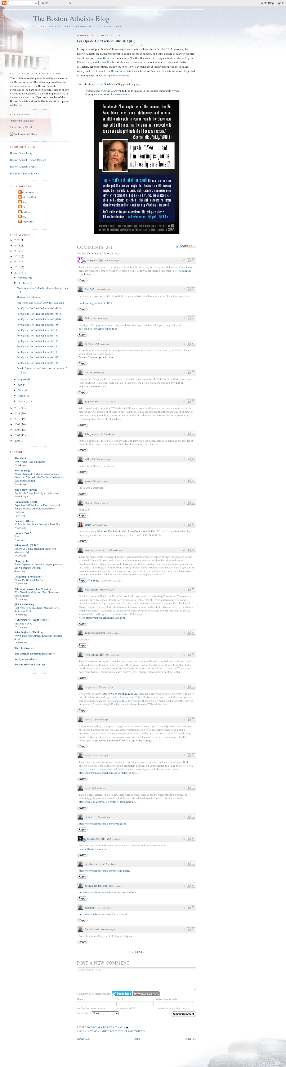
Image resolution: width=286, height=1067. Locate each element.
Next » (139, 952)
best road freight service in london (98, 328)
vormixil (89, 817)
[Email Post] (126, 1027)
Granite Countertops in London (96, 357)
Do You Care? (22, 533)
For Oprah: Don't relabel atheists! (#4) (38, 346)
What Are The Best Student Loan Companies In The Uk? (128, 531)
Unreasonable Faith (25, 502)
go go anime (92, 401)
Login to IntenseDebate (122, 993)
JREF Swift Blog (24, 604)
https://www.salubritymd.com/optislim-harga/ (104, 870)
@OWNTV (106, 91)
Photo (17, 536)
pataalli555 (93, 839)
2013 (17, 273)
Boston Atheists (120, 71)
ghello (88, 503)
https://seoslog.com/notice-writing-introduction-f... (108, 802)
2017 (17, 251)
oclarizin (90, 907)
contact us (16, 105)
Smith (88, 524)
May (21, 390)
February (23, 401)
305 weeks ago (103, 289)
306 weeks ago (112, 260)
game (88, 481)
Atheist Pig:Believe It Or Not (28, 579)
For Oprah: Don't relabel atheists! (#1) (38, 363)
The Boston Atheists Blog (71, 18)
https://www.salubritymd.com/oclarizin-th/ (103, 914)
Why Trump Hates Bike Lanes (29, 461)
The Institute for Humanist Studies (34, 653)
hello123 (90, 459)
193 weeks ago (103, 816)
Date (90, 253)
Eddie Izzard (84, 62)
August (22, 379)
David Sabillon (28, 197)
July (20, 384)
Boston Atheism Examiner (29, 664)
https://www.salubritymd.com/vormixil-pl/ (103, 823)
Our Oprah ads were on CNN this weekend (40, 303)
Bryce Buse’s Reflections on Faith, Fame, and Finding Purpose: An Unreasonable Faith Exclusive (37, 508)
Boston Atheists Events (23, 166)
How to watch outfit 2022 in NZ (120, 693)
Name (80, 999)
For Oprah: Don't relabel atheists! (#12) (39, 308)
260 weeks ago (114, 632)
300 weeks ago (107, 401)
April (21, 395)
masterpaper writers (95, 550)
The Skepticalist (23, 648)
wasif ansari (91, 589)
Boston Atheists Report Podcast (28, 160)
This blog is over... (23, 623)
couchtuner (85, 274)
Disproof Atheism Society (24, 173)
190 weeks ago (116, 885)
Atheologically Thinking (28, 632)
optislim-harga (93, 864)
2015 (17, 262)
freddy (88, 318)
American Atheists (160, 71)
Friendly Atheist (23, 521)
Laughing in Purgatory (28, 576)
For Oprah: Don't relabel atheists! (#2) (38, 357)
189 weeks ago (108, 929)
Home (137, 1039)
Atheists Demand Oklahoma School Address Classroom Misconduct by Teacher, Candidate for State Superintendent (39, 477)
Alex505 (89, 289)
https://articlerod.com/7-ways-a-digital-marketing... (124, 740)
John (22, 207)
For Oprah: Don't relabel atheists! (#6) (38, 335)
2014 (17, 267)
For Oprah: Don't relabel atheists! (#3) (38, 352)
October (22, 283)
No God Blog (22, 470)
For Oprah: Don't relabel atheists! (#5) (38, 341)
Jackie (23, 202)
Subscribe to (84, 1013)
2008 (17, 430)
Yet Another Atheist (25, 659)
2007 (17, 435)
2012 (17, 408)
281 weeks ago (115, 550)
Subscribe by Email (21, 127)
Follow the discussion (192, 246)
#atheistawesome (120, 94)
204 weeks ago (106, 687)
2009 (17, 424)
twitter (139, 1031)
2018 (17, 245)
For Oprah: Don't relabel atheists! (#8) (38, 324)
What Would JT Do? (26, 545)
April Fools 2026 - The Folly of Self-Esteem (36, 493)
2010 (17, 419)
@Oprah (90, 91)
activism (94, 1031)
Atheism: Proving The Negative (32, 589)
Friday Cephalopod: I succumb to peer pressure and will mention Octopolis (38, 566)
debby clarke (92, 434)
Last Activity (111, 253)
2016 (17, 256)
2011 (17, 413)
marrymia (92, 260)
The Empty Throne (25, 489)
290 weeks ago (104, 459)
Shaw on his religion (28, 297)
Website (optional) (166, 999)
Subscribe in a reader (22, 120)
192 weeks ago (114, 838)
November (24, 277)
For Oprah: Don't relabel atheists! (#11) (39, 314)
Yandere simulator (95, 633)
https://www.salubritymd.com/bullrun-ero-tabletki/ (107, 892)
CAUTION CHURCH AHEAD (31, 620)
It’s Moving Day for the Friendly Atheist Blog (37, 524)
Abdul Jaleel (92, 929)
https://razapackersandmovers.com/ (106, 617)
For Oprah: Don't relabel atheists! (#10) (39, 319)
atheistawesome (120, 75)
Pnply (22, 217)
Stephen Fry (104, 62)
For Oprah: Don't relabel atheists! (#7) (38, 330)
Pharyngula (21, 561)
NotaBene (25, 212)
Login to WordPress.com (146, 993)
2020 (17, 240)
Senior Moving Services (92, 849)
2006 (17, 441)
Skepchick (20, 458)
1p (100, 260)
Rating (98, 253)
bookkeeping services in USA (95, 303)
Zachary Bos (26, 221)
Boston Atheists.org (21, 153)
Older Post (190, 1039)
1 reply (95, 580)
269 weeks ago (107, 589)
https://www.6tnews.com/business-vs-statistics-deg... (108, 773)
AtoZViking (91, 654)
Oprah (129, 1031)
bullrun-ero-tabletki (96, 886)
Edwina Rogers (184, 58)
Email (119, 999)
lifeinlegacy (184, 270)
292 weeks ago (108, 434)
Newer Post (83, 1039)
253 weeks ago (113, 654)
